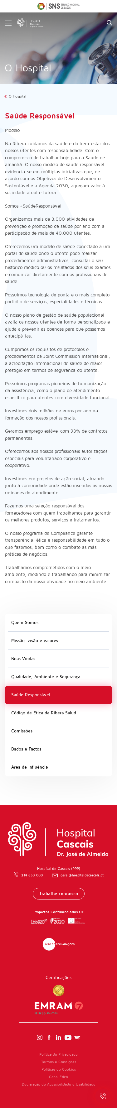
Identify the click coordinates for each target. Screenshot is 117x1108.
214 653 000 (32, 875)
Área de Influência (29, 767)
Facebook (49, 1037)
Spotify (77, 1037)
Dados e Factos (26, 749)
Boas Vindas (23, 658)
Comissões (21, 731)
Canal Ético (58, 1077)
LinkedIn (58, 1037)
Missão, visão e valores (34, 640)
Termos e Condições (58, 1062)
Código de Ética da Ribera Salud (43, 713)
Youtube (68, 1037)
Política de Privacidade (58, 1055)
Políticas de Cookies (58, 1069)
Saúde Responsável (30, 695)
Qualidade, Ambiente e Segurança (45, 676)
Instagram (39, 1037)
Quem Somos (24, 622)
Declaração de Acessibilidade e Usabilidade (58, 1084)
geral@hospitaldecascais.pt (82, 875)
